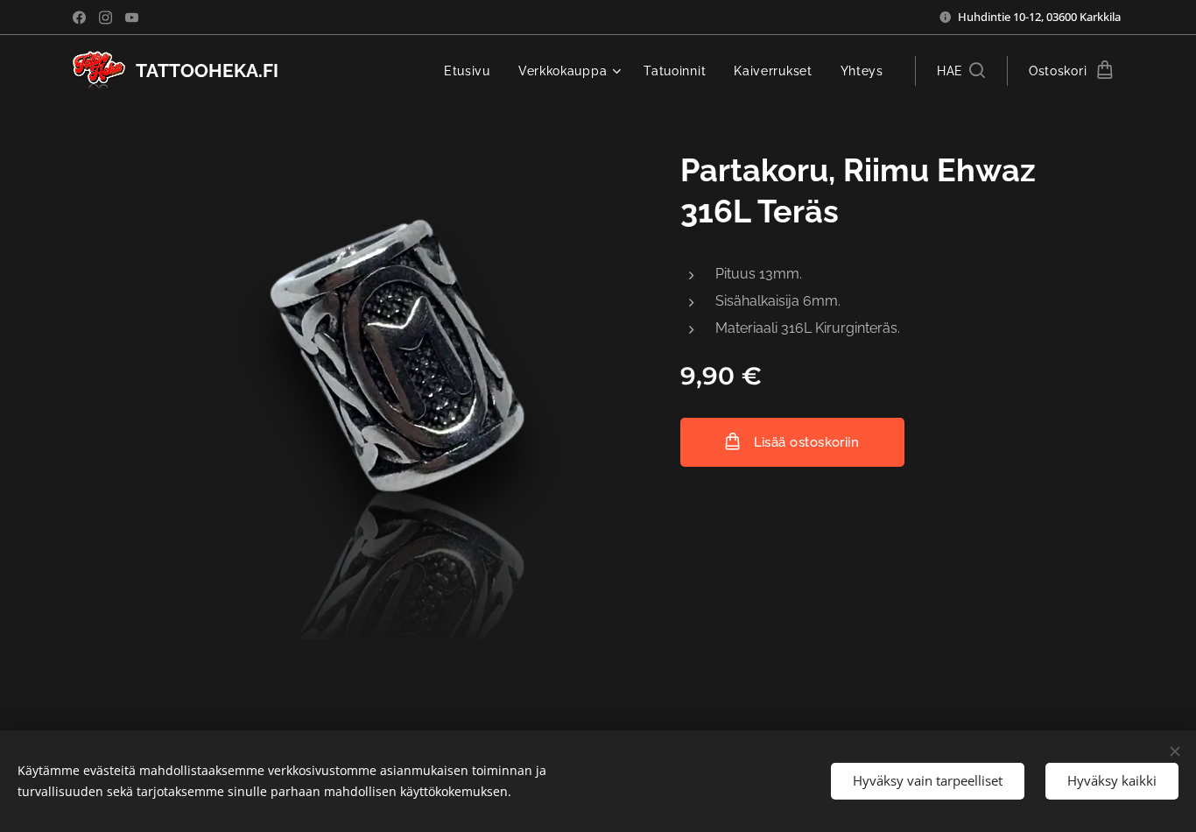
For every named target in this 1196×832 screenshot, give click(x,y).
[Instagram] (105, 17)
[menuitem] (472, 71)
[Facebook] (79, 17)
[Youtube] (132, 17)
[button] (961, 71)
